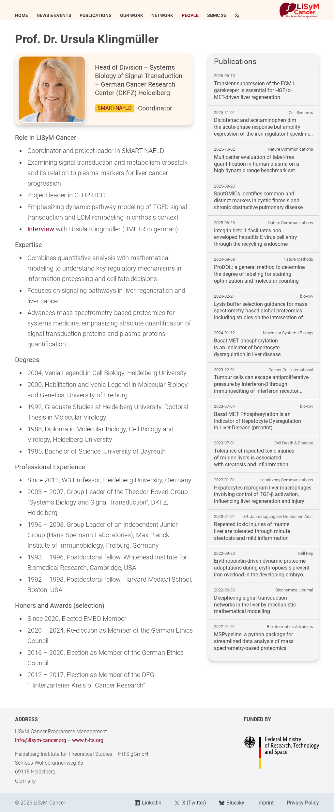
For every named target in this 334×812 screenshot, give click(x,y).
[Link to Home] (299, 10)
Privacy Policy (303, 803)
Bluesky (235, 803)
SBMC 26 (216, 15)
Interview (40, 229)
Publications (96, 15)
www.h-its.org (87, 740)
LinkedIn (151, 803)
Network (162, 15)
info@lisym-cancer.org (40, 740)
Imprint (265, 803)
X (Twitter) (194, 803)
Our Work (131, 15)
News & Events (54, 15)
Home (21, 15)
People (190, 15)
